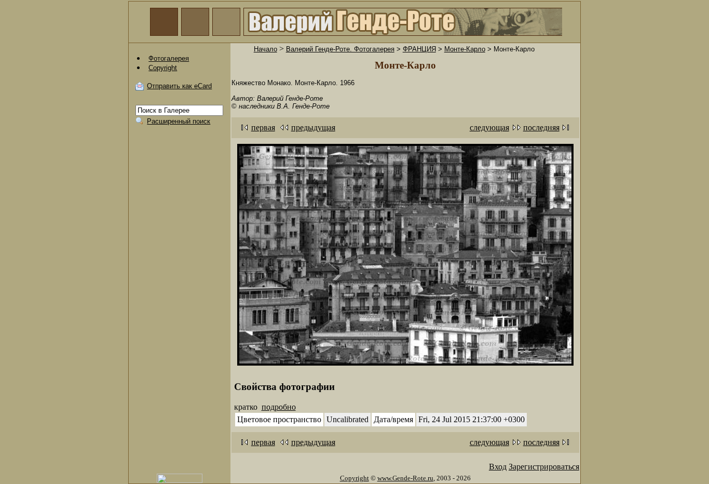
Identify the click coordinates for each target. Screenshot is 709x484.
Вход (498, 466)
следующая (489, 127)
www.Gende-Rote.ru (405, 478)
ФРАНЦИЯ (419, 49)
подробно (279, 406)
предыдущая (313, 127)
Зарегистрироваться (544, 466)
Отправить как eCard (179, 86)
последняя (541, 127)
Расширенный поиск (178, 121)
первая (263, 127)
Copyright (354, 478)
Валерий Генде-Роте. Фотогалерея (340, 49)
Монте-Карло (464, 49)
